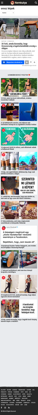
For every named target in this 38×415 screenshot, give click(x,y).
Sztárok (12, 402)
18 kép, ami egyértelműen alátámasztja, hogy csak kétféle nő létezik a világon (18, 173)
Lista (19, 396)
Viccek (3, 404)
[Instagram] (5, 408)
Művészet (17, 398)
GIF (30, 392)
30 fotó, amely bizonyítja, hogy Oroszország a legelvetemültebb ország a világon (18, 46)
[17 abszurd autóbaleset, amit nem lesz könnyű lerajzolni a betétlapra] (19, 259)
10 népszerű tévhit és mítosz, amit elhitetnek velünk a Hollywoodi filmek (18, 148)
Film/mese (16, 392)
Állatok (3, 389)
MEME (24, 396)
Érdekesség (22, 389)
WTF (22, 404)
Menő (29, 396)
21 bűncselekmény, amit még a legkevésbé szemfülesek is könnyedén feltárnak (15, 222)
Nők (14, 400)
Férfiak (10, 392)
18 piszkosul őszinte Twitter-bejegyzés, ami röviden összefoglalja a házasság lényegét (18, 246)
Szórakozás (10, 41)
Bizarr (9, 389)
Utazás (33, 402)
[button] (2, 3)
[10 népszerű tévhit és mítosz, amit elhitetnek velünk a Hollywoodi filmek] (19, 136)
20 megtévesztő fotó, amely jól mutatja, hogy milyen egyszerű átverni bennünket (18, 296)
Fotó (22, 392)
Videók (17, 404)
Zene (25, 404)
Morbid (11, 398)
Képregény (4, 396)
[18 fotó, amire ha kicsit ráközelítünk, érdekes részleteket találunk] (19, 87)
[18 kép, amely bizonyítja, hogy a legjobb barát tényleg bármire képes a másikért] (19, 308)
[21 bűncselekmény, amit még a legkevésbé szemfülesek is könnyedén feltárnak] (19, 210)
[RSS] (9, 408)
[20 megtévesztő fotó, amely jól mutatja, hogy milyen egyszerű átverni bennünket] (19, 284)
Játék (23, 394)
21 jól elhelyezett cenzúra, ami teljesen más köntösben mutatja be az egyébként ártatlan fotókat (18, 123)
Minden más (4, 398)
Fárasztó (3, 392)
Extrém (29, 389)
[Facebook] (1, 408)
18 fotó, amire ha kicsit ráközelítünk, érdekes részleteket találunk (16, 99)
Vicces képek (10, 404)
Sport (28, 400)
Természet (26, 402)
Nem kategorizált (6, 400)
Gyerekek (3, 394)
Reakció (23, 400)
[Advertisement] (15, 354)
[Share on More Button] (27, 62)
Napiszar (3, 41)
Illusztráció (17, 394)
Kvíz (15, 396)
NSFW (17, 400)
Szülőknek (19, 402)
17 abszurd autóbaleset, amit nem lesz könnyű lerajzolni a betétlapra (16, 271)
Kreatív (11, 396)
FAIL (33, 389)
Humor (10, 394)
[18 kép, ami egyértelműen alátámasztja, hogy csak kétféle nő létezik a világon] (19, 161)
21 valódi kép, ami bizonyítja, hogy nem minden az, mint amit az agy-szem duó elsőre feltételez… (18, 197)
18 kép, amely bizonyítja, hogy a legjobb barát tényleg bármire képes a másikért (19, 320)
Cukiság (14, 389)
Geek (26, 392)
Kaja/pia (29, 394)
